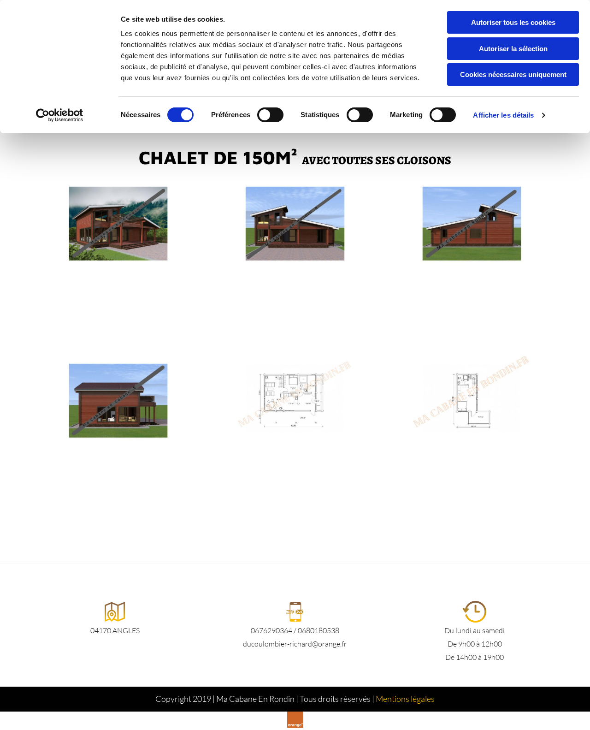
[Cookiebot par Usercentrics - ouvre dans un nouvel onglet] (59, 115)
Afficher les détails (503, 115)
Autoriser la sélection (513, 49)
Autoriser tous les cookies (513, 22)
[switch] (270, 114)
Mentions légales (405, 699)
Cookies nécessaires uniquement (513, 74)
